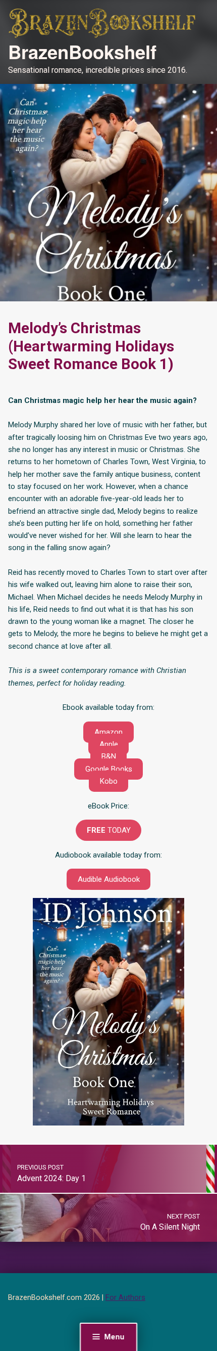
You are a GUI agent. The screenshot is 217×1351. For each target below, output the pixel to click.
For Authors (125, 1297)
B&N (108, 756)
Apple (108, 744)
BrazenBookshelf (82, 51)
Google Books (108, 769)
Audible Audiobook (109, 879)
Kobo (109, 781)
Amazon (108, 732)
